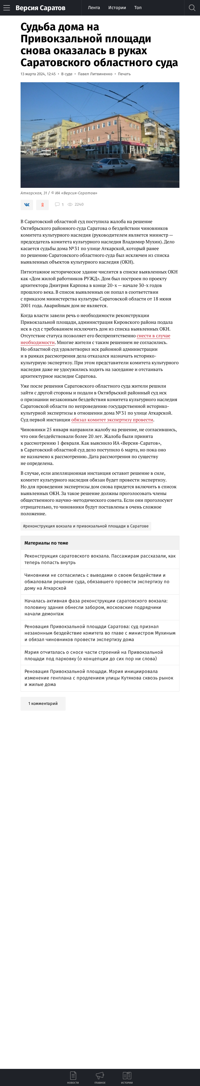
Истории (117, 7)
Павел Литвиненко (95, 74)
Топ (138, 7)
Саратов (40, 8)
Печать (124, 74)
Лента (94, 7)
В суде (66, 74)
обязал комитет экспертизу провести (112, 419)
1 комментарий (43, 703)
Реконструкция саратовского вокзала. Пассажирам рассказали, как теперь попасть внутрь (100, 559)
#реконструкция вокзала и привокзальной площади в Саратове (86, 526)
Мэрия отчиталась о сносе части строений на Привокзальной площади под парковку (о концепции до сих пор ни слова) (93, 655)
